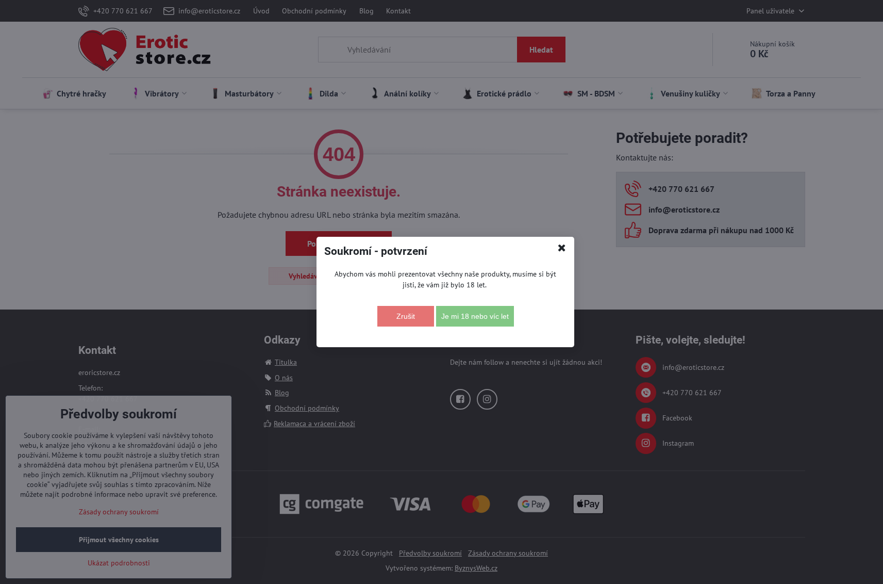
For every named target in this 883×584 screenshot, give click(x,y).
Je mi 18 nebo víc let (475, 316)
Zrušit (405, 316)
